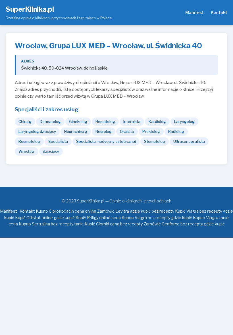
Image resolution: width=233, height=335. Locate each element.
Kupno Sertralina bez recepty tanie (51, 223)
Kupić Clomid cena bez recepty (114, 223)
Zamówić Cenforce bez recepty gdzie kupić (184, 223)
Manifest (194, 12)
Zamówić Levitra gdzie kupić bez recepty (135, 211)
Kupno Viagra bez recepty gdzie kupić (157, 217)
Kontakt (219, 12)
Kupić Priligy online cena (98, 217)
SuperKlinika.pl (30, 9)
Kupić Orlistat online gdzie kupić (45, 217)
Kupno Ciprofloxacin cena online (66, 211)
